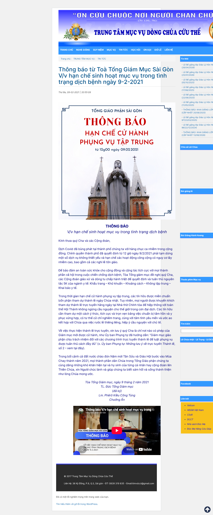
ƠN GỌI (147, 49)
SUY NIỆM (98, 49)
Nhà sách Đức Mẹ (196, 424)
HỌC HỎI (135, 49)
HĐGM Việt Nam (195, 410)
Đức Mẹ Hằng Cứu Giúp (199, 428)
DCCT (190, 419)
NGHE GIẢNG (83, 49)
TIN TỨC (123, 49)
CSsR (190, 414)
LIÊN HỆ (169, 49)
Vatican (191, 405)
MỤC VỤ (111, 49)
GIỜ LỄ (158, 49)
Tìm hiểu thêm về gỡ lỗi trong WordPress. (77, 504)
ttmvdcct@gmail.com (143, 483)
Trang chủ (66, 49)
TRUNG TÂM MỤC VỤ (84, 58)
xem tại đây (75, 348)
